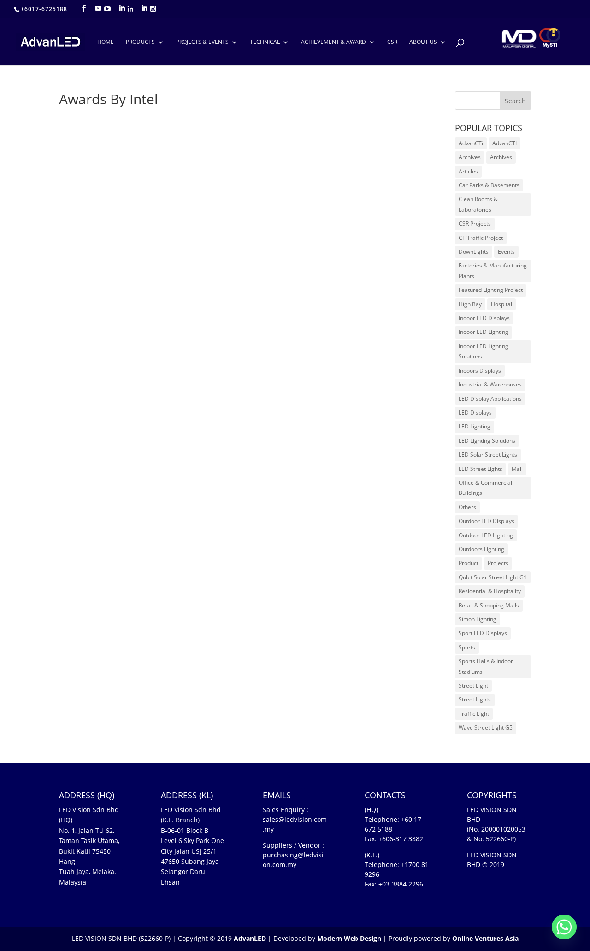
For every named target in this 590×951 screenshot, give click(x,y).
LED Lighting (474, 426)
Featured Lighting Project (491, 290)
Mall (517, 469)
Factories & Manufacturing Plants (493, 270)
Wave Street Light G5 (486, 727)
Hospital (501, 304)
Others (467, 507)
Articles (468, 171)
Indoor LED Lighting (483, 332)
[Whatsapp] (564, 927)
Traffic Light (474, 714)
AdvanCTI (504, 143)
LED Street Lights (480, 469)
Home (105, 42)
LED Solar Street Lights (488, 454)
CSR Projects (475, 223)
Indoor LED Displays (484, 318)
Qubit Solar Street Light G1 (493, 577)
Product (468, 563)
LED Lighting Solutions (487, 441)
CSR (392, 42)
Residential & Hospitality (490, 591)
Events (506, 252)
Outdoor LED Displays (486, 521)
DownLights (474, 252)
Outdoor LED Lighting (486, 535)
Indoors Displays (480, 370)
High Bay (470, 304)
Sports (467, 647)
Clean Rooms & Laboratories (478, 204)
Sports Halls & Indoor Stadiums (486, 666)
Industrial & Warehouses (490, 384)
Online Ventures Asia (485, 938)
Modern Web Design (349, 938)
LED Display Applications (490, 399)
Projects (498, 563)
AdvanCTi (471, 143)
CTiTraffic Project (481, 238)
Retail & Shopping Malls (489, 605)
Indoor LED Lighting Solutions (483, 351)
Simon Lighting (477, 619)
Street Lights (475, 699)
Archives (470, 157)
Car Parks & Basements (489, 185)
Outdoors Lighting (481, 549)
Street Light (473, 685)
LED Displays (475, 412)
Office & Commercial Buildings (485, 488)
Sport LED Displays (483, 633)
